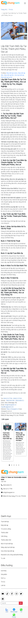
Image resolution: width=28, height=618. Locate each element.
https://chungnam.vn (13, 409)
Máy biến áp (4, 525)
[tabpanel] (7, 442)
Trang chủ (4, 9)
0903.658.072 (19, 400)
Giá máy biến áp (19, 75)
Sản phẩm (4, 574)
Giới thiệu (3, 571)
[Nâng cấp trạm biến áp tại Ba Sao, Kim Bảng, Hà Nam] (20, 427)
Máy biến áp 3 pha (11, 73)
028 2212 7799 (7, 489)
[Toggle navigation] (25, 3)
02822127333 (17, 398)
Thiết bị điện (4, 532)
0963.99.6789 (10, 400)
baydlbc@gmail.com (7, 407)
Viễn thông (4, 536)
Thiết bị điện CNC (6, 540)
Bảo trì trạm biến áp (7, 543)
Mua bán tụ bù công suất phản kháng (12, 554)
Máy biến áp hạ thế (6, 77)
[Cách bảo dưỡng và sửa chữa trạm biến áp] (7, 427)
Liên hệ (3, 585)
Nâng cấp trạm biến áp (8, 547)
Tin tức (11, 9)
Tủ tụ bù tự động (6, 529)
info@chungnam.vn (10, 405)
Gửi (21, 603)
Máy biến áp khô (9, 75)
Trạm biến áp (5, 521)
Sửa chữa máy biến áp (7, 551)
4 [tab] (16, 463)
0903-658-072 (7, 485)
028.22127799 (7, 398)
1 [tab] (9, 463)
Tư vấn (3, 558)
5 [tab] (18, 463)
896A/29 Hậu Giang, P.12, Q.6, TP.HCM (12, 415)
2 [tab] (11, 463)
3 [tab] (14, 463)
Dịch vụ (3, 578)
